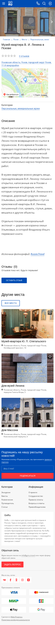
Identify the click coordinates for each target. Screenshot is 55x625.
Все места (11, 303)
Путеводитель (7, 503)
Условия (44, 95)
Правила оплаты (36, 499)
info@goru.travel (28, 555)
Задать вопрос (12, 564)
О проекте (33, 492)
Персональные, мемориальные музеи (20, 108)
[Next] (52, 21)
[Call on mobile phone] (38, 4)
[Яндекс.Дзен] (28, 580)
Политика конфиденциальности (15, 620)
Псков (15, 39)
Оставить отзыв (14, 280)
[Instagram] (23, 580)
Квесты (4, 496)
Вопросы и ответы (36, 503)
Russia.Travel (37, 254)
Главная (6, 39)
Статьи (4, 507)
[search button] (44, 4)
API (22, 95)
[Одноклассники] (16, 580)
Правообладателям (37, 507)
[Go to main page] (10, 3)
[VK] (4, 580)
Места (24, 39)
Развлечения (7, 499)
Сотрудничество (36, 496)
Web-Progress (16, 617)
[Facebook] (10, 580)
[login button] (50, 4)
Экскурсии (5, 492)
